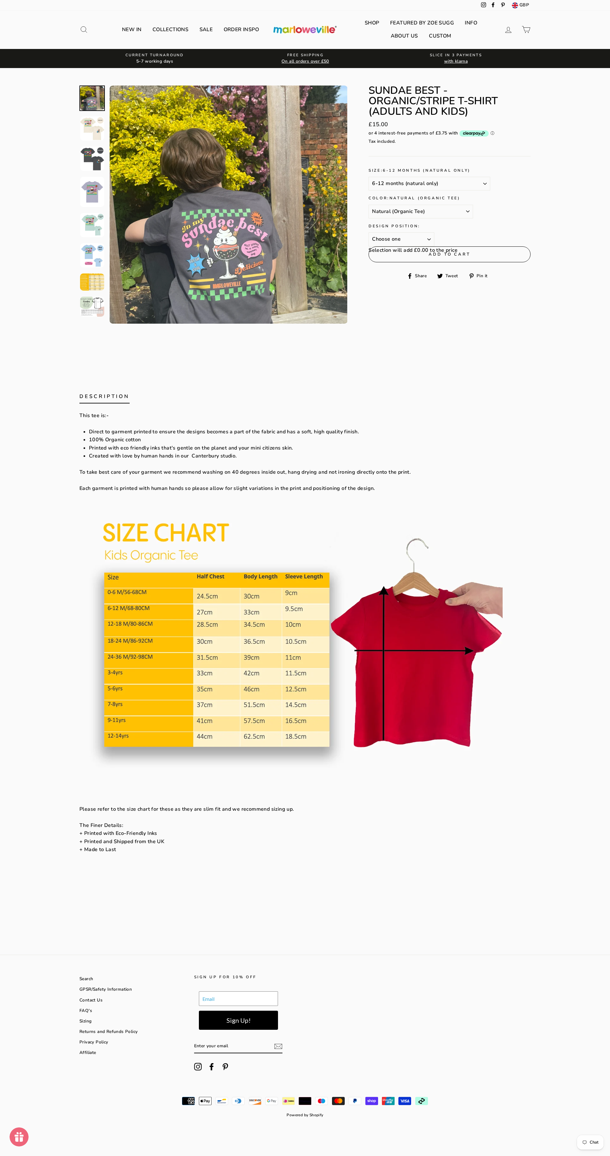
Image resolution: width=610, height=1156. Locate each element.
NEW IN (131, 29)
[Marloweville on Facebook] (211, 1066)
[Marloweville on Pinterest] (225, 1066)
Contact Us (91, 1000)
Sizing (85, 1021)
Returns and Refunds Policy (108, 1032)
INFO (471, 22)
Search (86, 979)
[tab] (104, 398)
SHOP (372, 22)
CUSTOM (440, 35)
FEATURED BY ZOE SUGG (422, 22)
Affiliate (87, 1052)
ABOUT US (404, 35)
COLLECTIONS (170, 29)
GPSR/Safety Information (105, 989)
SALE (206, 29)
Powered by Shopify (305, 1115)
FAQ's (85, 1011)
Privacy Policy (93, 1042)
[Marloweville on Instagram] (198, 1066)
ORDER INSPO (241, 29)
